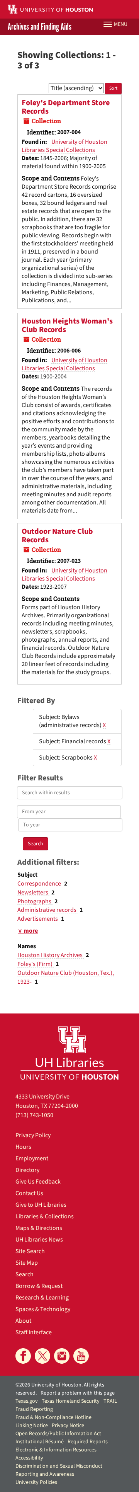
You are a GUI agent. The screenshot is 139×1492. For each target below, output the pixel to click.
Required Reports (88, 1442)
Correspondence (39, 883)
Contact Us (29, 1193)
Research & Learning (42, 1297)
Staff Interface (33, 1332)
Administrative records (47, 910)
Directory (27, 1170)
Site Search (30, 1251)
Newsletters (33, 892)
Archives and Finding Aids (39, 27)
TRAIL (110, 1401)
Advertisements (38, 919)
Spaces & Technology (42, 1309)
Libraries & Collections (44, 1216)
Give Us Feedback (38, 1181)
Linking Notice (31, 1425)
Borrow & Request (39, 1286)
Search (24, 1274)
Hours (23, 1147)
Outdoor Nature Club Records (57, 535)
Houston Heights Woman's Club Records (67, 325)
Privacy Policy (33, 1135)
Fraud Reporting (34, 1409)
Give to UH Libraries (40, 1205)
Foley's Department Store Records (66, 107)
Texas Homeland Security (71, 1401)
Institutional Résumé (39, 1442)
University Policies (36, 1482)
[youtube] (81, 1356)
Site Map (26, 1263)
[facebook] (23, 1356)
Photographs (35, 901)
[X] (42, 1356)
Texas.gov (26, 1401)
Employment (31, 1158)
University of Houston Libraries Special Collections (64, 146)
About (23, 1321)
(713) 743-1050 (34, 1115)
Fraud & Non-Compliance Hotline (53, 1417)
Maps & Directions (38, 1228)
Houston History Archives (50, 955)
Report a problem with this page (78, 1393)
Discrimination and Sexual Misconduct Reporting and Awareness (58, 1470)
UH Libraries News (39, 1239)
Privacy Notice (68, 1425)
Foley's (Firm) (35, 964)
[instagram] (62, 1356)
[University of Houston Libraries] (69, 1052)
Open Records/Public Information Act (58, 1433)
